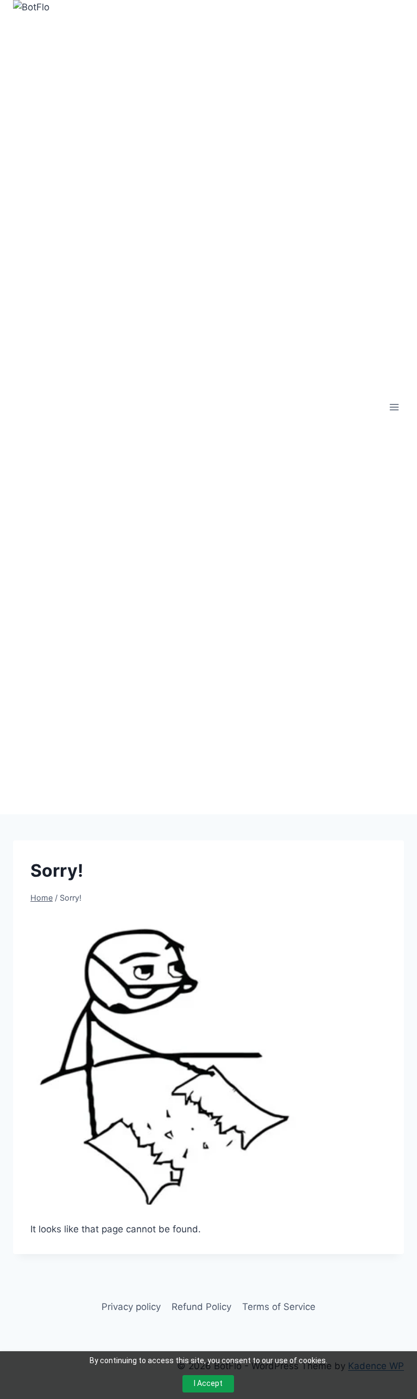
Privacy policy (131, 1306)
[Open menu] (394, 406)
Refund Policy (201, 1306)
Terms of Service (278, 1306)
